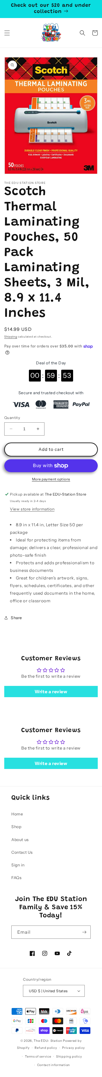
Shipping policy (69, 1056)
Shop (16, 826)
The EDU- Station (48, 1041)
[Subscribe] (84, 932)
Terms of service (38, 1056)
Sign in (17, 865)
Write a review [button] (51, 691)
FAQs (16, 877)
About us (20, 839)
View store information (32, 509)
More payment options (51, 479)
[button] (7, 33)
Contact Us (22, 852)
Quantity (12, 417)
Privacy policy (73, 1048)
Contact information (53, 1065)
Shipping (10, 336)
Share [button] (16, 617)
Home (17, 814)
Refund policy (46, 1048)
